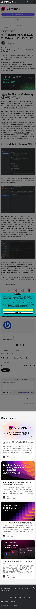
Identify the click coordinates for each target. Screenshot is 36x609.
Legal (26, 588)
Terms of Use (19, 588)
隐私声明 (18, 304)
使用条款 (24, 304)
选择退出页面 (15, 307)
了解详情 (18, 300)
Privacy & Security (7, 588)
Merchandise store (9, 602)
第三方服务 (25, 305)
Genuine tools (5, 590)
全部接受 (18, 310)
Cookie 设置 (18, 312)
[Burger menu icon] (34, 2)
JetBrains (14, 605)
